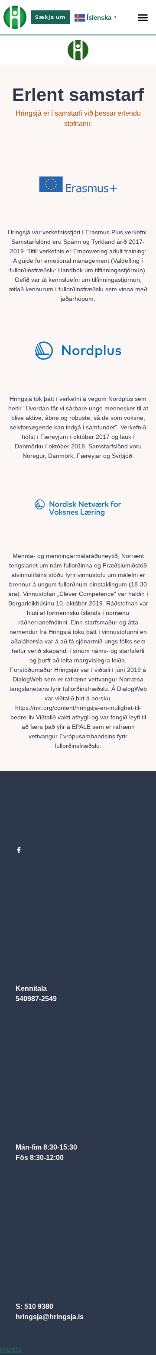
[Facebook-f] (19, 850)
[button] (143, 17)
